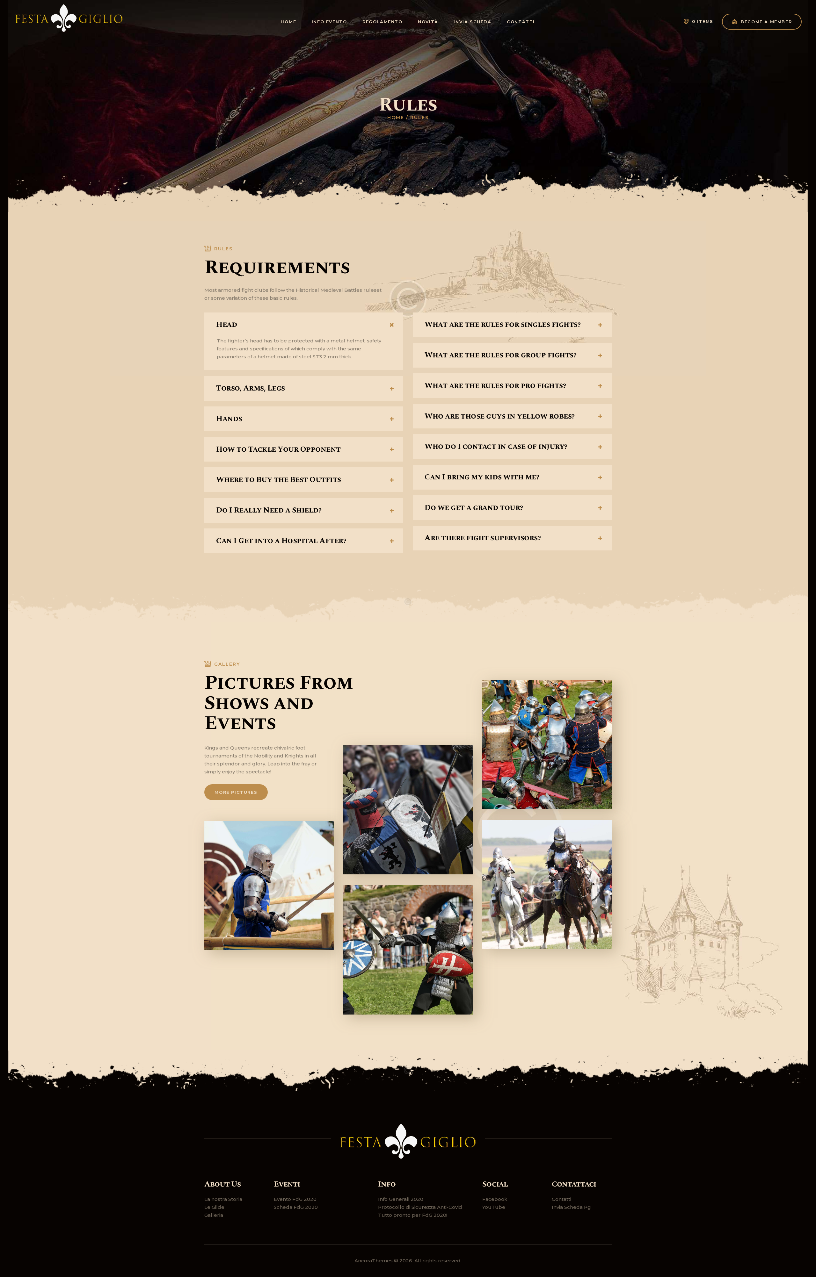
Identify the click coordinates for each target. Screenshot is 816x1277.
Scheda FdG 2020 (296, 1207)
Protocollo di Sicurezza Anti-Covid (420, 1207)
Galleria (213, 1215)
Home (395, 117)
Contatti (561, 1199)
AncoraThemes (373, 1261)
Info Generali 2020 (400, 1199)
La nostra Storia (223, 1199)
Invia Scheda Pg (571, 1207)
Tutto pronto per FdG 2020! (412, 1215)
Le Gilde (214, 1207)
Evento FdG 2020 (295, 1199)
